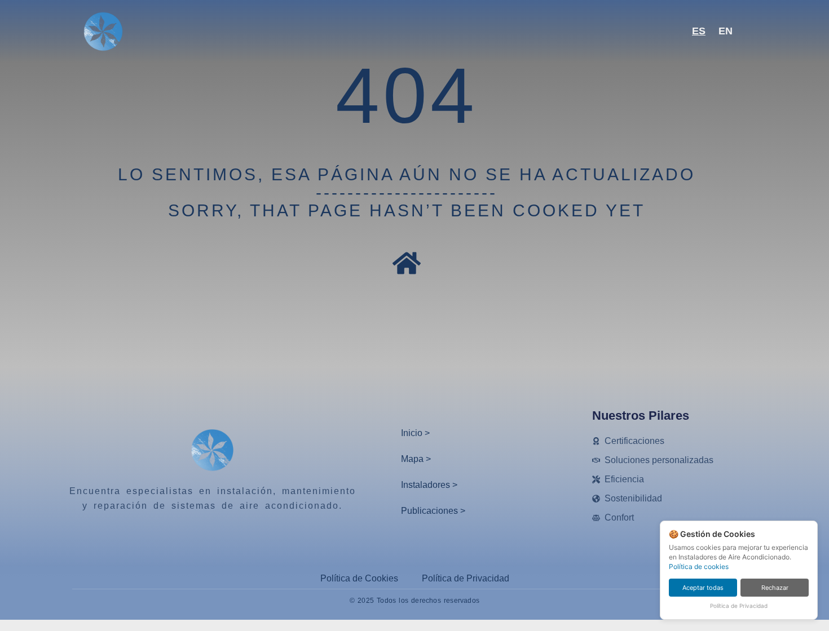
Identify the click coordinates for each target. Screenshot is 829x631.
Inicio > (415, 433)
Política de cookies (699, 566)
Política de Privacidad (465, 578)
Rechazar (774, 588)
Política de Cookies (359, 578)
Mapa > (416, 459)
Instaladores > (429, 485)
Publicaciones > (433, 511)
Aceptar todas (703, 588)
